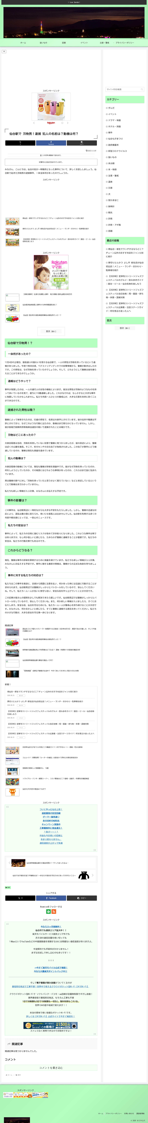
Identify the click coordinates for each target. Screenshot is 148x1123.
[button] (82, 143)
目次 (48, 331)
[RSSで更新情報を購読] (53, 911)
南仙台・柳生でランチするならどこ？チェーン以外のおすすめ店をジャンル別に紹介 (42, 692)
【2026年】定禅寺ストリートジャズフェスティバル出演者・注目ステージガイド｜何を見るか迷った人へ (50, 733)
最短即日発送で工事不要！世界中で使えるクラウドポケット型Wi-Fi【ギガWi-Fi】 (50, 986)
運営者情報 (140, 1113)
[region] (30, 1104)
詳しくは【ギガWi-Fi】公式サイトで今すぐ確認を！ (50, 1016)
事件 (8, 887)
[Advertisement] (51, 70)
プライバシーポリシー (114, 1113)
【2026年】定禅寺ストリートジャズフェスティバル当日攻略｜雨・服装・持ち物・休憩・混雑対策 (48, 724)
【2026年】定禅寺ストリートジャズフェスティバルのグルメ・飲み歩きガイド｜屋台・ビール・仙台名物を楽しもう (125, 280)
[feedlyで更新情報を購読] (48, 911)
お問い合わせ (129, 1113)
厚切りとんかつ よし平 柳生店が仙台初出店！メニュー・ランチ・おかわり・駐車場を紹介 (45, 701)
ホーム (100, 1113)
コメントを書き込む (51, 1067)
